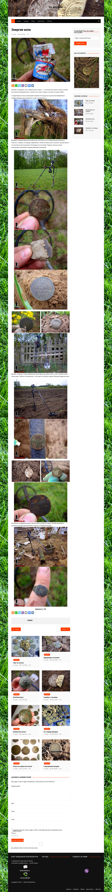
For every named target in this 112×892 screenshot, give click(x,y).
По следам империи (51, 732)
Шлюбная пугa (18, 697)
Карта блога (41, 21)
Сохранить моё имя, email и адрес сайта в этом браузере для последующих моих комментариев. (37, 830)
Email (13, 811)
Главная (18, 21)
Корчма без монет (19, 732)
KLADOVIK (56, 7)
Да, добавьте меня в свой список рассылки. (24, 848)
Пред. (17, 629)
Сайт (12, 819)
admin (14, 34)
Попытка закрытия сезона (22, 766)
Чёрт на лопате (18, 663)
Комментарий (15, 786)
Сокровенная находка (51, 766)
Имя (12, 803)
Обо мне (49, 21)
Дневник (16, 659)
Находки (26, 21)
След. (64, 629)
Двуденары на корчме (52, 657)
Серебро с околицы (51, 697)
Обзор (33, 21)
